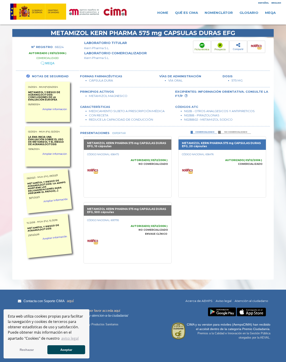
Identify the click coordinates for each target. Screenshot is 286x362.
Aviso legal (223, 301)
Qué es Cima (186, 13)
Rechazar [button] (27, 350)
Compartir (238, 49)
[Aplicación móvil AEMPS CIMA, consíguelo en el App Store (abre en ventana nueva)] (251, 312)
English (276, 3)
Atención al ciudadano (251, 301)
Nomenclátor (219, 13)
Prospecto (220, 49)
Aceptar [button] (66, 350)
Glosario (249, 13)
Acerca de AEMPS (198, 301)
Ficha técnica (202, 49)
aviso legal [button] (70, 338)
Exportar (119, 133)
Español (263, 3)
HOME (162, 13)
